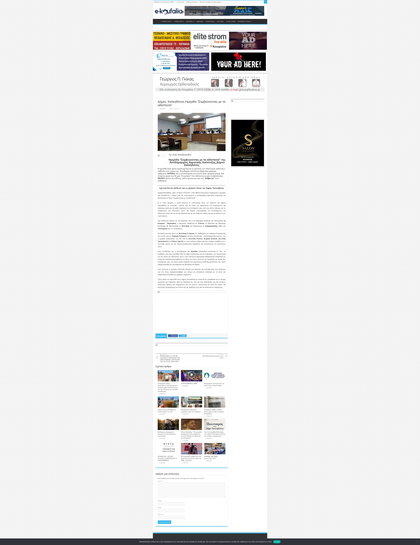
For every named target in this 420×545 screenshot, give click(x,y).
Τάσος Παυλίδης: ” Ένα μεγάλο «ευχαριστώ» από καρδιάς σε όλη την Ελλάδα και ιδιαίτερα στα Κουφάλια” (191, 435)
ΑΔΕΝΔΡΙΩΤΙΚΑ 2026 (189, 383)
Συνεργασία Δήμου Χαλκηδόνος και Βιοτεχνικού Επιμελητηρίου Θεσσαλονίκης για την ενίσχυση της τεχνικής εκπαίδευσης (168, 387)
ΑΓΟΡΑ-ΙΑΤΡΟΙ (230, 21)
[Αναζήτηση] (265, 2)
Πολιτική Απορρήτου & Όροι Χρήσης (210, 2)
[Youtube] (250, 2)
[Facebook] (246, 2)
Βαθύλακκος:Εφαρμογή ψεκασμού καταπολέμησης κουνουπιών (167, 434)
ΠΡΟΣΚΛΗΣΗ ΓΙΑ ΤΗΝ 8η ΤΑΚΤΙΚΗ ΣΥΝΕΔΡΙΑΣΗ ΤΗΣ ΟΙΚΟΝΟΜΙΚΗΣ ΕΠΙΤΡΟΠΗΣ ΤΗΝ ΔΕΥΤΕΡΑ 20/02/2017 (170, 358)
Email (159, 507)
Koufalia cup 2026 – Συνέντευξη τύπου (211, 457)
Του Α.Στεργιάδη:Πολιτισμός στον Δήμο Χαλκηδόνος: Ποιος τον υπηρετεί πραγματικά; (214, 434)
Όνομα (160, 500)
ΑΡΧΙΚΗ (157, 21)
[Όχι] (417, 542)
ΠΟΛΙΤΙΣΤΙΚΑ (210, 21)
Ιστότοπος (161, 514)
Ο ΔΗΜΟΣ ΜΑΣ (166, 21)
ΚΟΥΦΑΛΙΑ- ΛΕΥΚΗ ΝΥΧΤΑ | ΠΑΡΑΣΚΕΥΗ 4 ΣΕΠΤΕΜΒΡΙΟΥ (167, 458)
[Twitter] (248, 2)
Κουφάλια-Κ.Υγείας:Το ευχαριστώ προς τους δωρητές (191, 411)
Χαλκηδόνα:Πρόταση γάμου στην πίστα (212, 356)
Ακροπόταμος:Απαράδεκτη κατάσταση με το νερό (167, 411)
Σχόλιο (160, 481)
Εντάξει (277, 542)
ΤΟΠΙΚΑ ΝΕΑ (178, 21)
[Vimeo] (252, 2)
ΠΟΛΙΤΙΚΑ (189, 21)
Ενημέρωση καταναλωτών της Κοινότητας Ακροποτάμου (214, 384)
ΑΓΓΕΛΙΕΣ (220, 21)
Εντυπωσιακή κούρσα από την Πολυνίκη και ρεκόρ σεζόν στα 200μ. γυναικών (191, 458)
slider (171, 108)
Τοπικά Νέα (176, 108)
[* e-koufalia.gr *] (170, 11)
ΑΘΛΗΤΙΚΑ (199, 21)
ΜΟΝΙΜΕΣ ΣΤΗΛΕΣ (244, 21)
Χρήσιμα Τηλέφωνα (192, 2)
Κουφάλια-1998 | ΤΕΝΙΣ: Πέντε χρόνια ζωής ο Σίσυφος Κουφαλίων (214, 412)
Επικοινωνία (180, 2)
